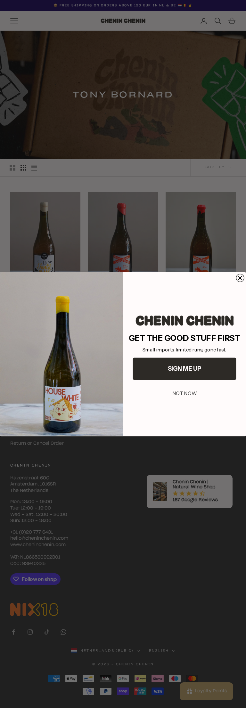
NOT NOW (184, 393)
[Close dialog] (240, 278)
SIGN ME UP (184, 368)
